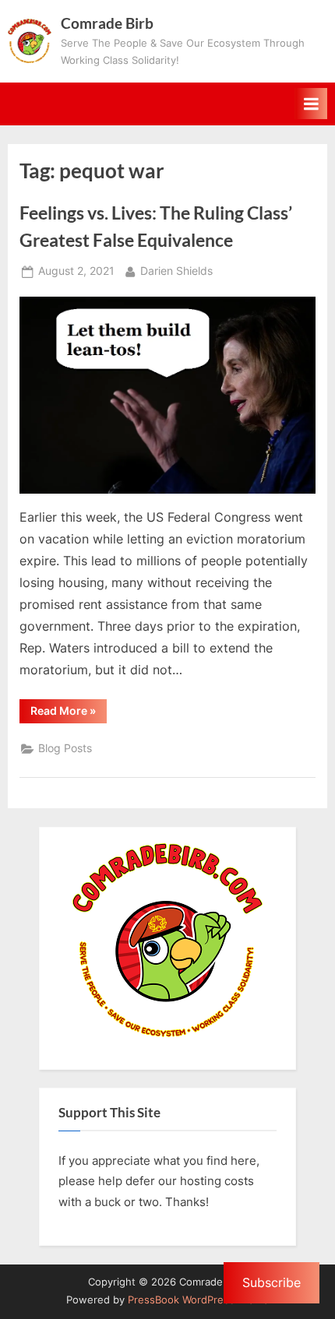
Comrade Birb (107, 23)
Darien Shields (176, 270)
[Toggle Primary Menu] (310, 103)
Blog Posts (65, 748)
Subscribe (271, 1282)
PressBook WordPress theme (198, 1300)
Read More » (68, 713)
